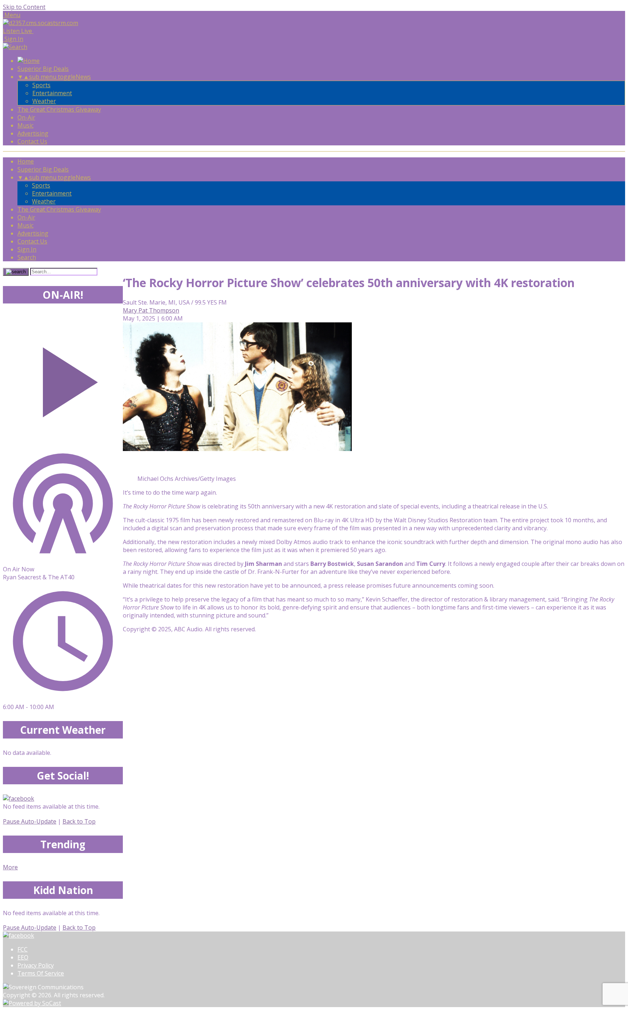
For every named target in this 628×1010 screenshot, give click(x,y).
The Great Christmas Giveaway (59, 109)
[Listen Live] (63, 378)
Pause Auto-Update (29, 821)
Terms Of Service (40, 973)
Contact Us (32, 141)
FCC (22, 949)
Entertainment (52, 93)
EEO (22, 957)
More (10, 867)
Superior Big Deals (43, 69)
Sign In (26, 249)
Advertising (32, 133)
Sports (41, 85)
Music (25, 125)
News (83, 77)
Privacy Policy (35, 965)
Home (25, 161)
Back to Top (79, 821)
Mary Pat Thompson (151, 310)
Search (26, 257)
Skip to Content (24, 7)
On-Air (26, 117)
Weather (44, 101)
